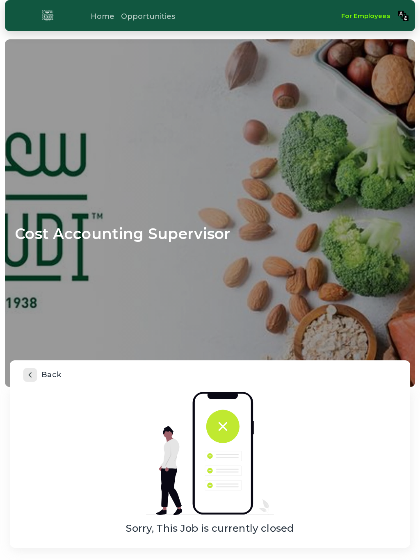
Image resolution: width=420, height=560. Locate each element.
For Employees (365, 16)
